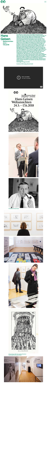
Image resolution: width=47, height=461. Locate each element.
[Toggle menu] (45, 2)
